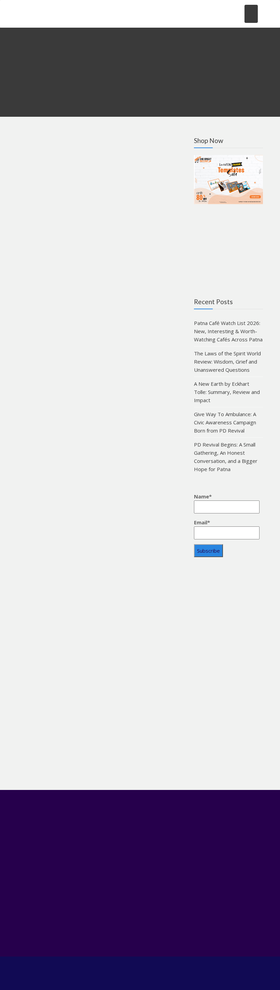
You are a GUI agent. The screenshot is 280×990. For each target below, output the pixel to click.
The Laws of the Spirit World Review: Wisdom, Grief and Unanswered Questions (227, 361)
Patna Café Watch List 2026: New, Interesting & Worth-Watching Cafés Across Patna (228, 331)
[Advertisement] (228, 676)
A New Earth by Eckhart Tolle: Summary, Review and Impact (227, 392)
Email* (202, 522)
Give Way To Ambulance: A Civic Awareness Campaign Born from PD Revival (225, 422)
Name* (203, 496)
